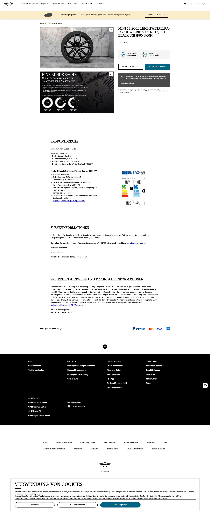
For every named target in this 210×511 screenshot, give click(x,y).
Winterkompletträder (55, 23)
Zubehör (43, 23)
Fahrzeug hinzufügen (156, 15)
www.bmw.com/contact (136, 243)
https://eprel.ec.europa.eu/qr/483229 (69, 201)
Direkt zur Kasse (130, 67)
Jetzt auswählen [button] (128, 83)
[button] (111, 30)
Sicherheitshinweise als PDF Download (67, 305)
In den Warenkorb (157, 67)
